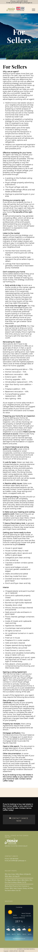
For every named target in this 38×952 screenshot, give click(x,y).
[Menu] (32, 9)
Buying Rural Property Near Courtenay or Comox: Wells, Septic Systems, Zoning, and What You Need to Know (19, 888)
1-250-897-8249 (22, 1)
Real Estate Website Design (10, 949)
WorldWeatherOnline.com (19, 938)
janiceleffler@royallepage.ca (21, 3)
